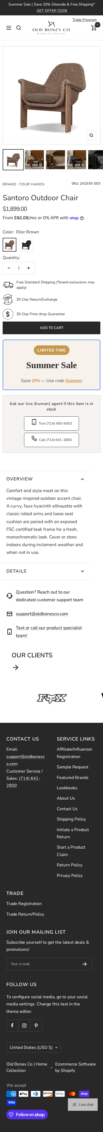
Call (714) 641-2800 (55, 440)
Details (16, 571)
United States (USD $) (31, 1047)
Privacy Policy (70, 876)
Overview (19, 479)
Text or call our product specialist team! (49, 632)
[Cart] (94, 27)
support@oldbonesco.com (42, 614)
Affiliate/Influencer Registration (74, 752)
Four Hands (31, 184)
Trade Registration (24, 904)
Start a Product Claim (71, 850)
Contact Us (67, 809)
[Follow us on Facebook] (12, 1025)
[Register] (84, 964)
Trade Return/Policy (25, 914)
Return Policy (69, 865)
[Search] (18, 27)
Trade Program (84, 19)
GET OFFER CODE (52, 10)
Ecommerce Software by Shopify (75, 1067)
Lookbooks (67, 788)
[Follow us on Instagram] (24, 1025)
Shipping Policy (71, 819)
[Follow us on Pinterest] (36, 1025)
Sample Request (72, 767)
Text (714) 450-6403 (55, 423)
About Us (66, 798)
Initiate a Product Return (73, 833)
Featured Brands (72, 778)
